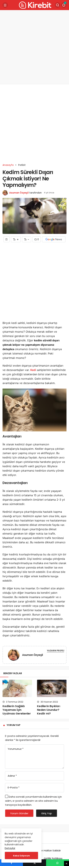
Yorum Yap (13, 725)
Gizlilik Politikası (53, 858)
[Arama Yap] (57, 5)
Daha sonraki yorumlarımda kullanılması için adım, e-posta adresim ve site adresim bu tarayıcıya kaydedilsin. (33, 801)
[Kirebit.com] (34, 5)
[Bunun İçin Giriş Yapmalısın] (7, 239)
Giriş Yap (46, 813)
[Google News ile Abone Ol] (53, 239)
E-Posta (13, 787)
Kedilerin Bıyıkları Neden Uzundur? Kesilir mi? (48, 709)
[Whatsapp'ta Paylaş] (57, 862)
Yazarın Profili (55, 650)
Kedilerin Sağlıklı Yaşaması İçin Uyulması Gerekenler (17, 709)
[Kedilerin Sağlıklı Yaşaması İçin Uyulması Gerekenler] (17, 688)
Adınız (12, 775)
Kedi (33, 370)
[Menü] (5, 5)
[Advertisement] (34, 47)
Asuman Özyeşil (19, 192)
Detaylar (10, 848)
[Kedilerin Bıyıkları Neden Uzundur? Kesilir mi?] (51, 688)
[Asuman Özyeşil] (14, 655)
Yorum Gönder (19, 813)
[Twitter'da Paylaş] (34, 862)
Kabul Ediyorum (21, 855)
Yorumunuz (15, 749)
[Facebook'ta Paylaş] (11, 862)
